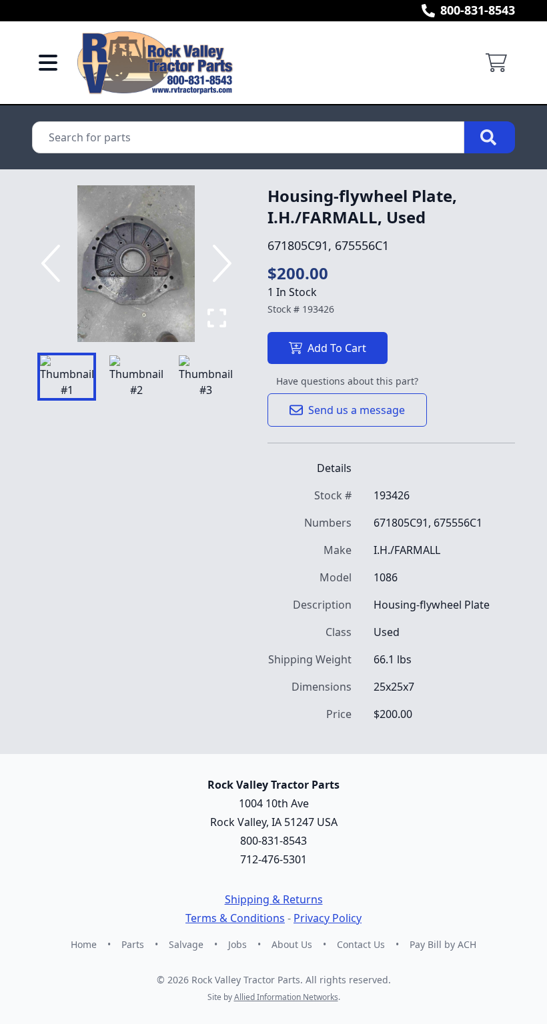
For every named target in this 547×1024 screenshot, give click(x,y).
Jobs (237, 944)
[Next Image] (219, 263)
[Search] (489, 137)
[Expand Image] (216, 318)
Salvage (186, 944)
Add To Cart (337, 348)
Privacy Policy (328, 918)
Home (84, 944)
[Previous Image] (53, 263)
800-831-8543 (477, 10)
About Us (291, 944)
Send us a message (356, 410)
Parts (132, 944)
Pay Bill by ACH (443, 944)
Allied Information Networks (286, 997)
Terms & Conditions (235, 918)
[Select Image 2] (136, 377)
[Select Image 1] (66, 377)
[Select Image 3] (205, 377)
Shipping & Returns (274, 899)
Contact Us (361, 944)
